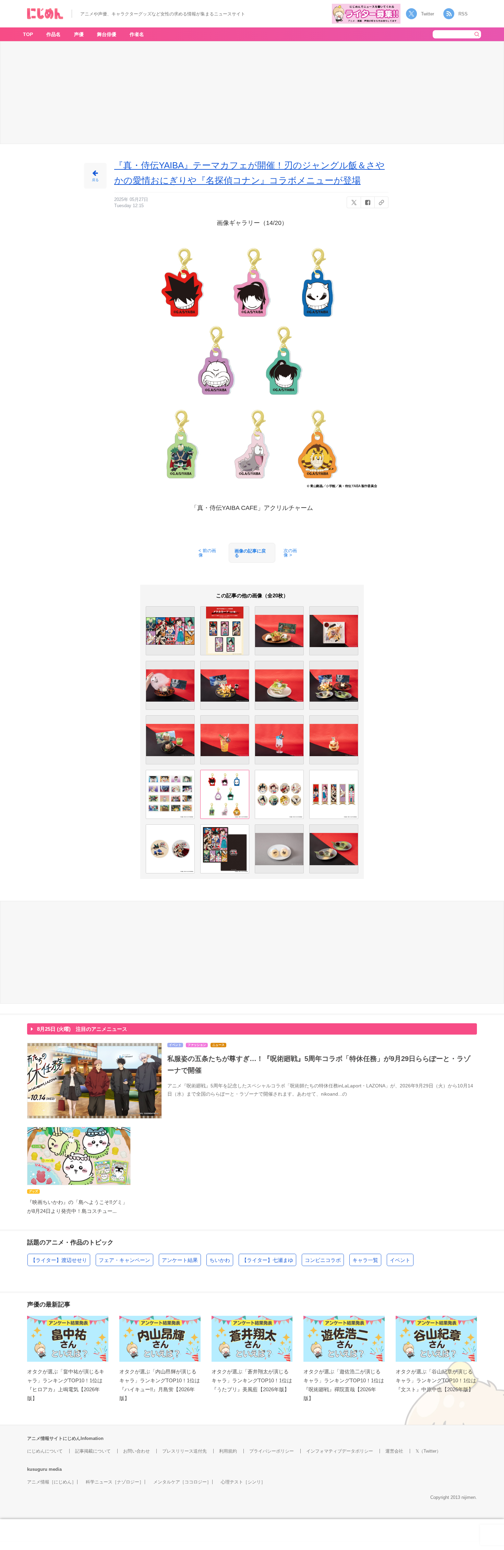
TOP (28, 34)
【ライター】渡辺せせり (59, 1260)
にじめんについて (45, 1451)
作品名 (53, 34)
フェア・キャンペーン (124, 1260)
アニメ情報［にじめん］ (51, 1482)
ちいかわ (219, 1260)
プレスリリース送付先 (184, 1451)
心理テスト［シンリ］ (243, 1482)
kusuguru (37, 1469)
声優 (79, 34)
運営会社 (394, 1451)
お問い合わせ (136, 1451)
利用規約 (228, 1451)
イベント (400, 1260)
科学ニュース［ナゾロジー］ (115, 1482)
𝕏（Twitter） (428, 1451)
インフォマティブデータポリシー (339, 1451)
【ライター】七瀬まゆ (267, 1260)
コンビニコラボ (323, 1260)
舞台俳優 (106, 34)
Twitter (427, 14)
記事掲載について (93, 1451)
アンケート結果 (180, 1260)
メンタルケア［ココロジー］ (182, 1482)
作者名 (137, 34)
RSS (463, 14)
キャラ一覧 (365, 1260)
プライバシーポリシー (271, 1451)
